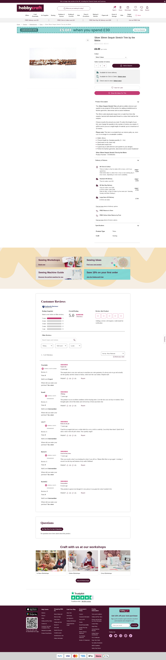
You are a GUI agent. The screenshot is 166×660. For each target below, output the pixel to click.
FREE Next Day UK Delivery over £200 (100, 20)
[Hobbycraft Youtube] (115, 635)
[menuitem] (27, 15)
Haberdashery (33, 24)
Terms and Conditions (97, 614)
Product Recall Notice (47, 633)
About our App (57, 616)
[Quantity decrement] (96, 66)
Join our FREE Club (134, 20)
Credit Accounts (57, 632)
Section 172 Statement (84, 640)
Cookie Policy (95, 623)
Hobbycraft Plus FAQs (47, 621)
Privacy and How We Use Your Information (97, 620)
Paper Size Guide (96, 640)
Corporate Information (84, 616)
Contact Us (44, 623)
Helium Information (58, 638)
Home (18, 24)
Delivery (43, 612)
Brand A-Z (56, 624)
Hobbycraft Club (58, 622)
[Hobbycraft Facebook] (110, 635)
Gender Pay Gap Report (83, 628)
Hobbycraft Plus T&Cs (97, 616)
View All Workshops (83, 580)
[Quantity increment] (104, 66)
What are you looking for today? (75, 8)
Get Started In (70, 618)
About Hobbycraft (58, 614)
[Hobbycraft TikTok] (130, 635)
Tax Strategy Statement (82, 636)
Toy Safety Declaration (97, 642)
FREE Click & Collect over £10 (66, 20)
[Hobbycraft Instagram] (120, 635)
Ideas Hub (69, 612)
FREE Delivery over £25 (31, 20)
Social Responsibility (84, 624)
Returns (43, 615)
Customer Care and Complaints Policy (46, 627)
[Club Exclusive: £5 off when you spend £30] (83, 30)
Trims (41, 24)
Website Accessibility (46, 630)
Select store (122, 76)
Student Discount (58, 630)
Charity (81, 622)
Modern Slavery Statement (83, 632)
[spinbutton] (100, 66)
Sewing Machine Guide (70, 624)
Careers (81, 614)
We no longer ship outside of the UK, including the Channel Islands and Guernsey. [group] (83, 1)
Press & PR (82, 619)
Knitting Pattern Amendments (95, 634)
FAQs (43, 618)
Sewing (25, 24)
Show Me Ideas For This (118, 93)
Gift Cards (56, 627)
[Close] (165, 1)
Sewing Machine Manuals (95, 630)
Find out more (100, 206)
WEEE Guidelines (96, 645)
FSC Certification (96, 637)
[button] (52, 63)
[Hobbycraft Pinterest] (125, 635)
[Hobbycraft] (30, 8)
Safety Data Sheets (96, 648)
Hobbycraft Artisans (71, 621)
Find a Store (57, 619)
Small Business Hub (58, 635)
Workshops (69, 615)
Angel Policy (94, 626)
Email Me (134, 625)
